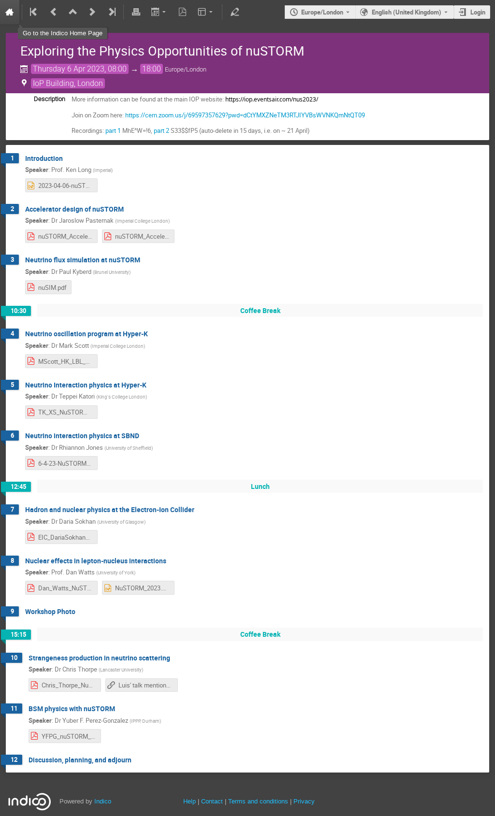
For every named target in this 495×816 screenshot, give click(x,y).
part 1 (113, 130)
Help (189, 801)
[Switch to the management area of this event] (234, 12)
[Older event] (53, 12)
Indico (102, 801)
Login (477, 12)
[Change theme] (206, 12)
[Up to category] (73, 12)
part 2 (161, 130)
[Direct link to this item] (69, 159)
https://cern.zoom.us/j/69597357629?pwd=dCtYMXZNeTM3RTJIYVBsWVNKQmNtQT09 (245, 115)
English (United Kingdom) (406, 12)
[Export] (159, 12)
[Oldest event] (34, 12)
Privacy (304, 801)
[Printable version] (136, 12)
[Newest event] (111, 12)
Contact (212, 801)
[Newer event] (92, 12)
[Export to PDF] (182, 12)
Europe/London (322, 12)
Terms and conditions (258, 801)
